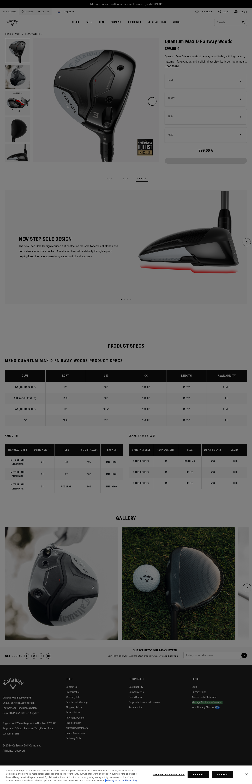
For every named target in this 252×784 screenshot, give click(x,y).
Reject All (198, 774)
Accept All (222, 774)
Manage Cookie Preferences (168, 774)
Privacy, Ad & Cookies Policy (121, 780)
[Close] (246, 774)
